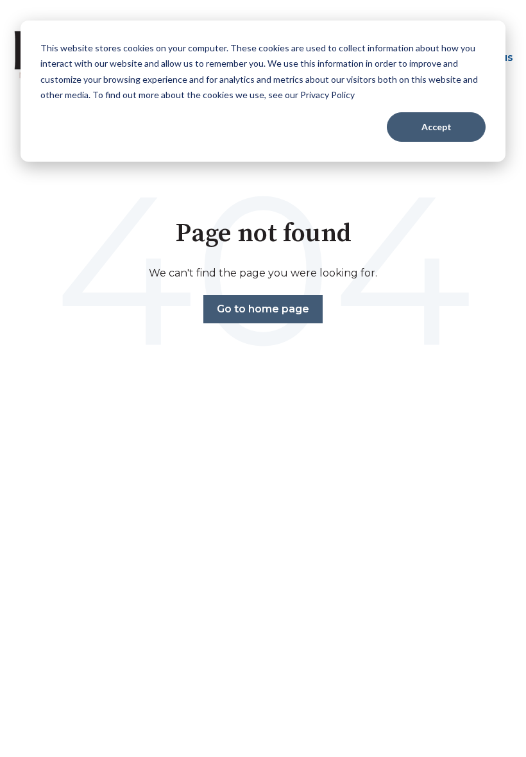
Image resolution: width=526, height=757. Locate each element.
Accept (436, 126)
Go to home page (263, 309)
